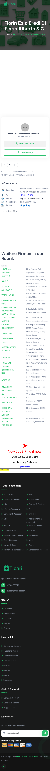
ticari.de (6, 670)
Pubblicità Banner (10, 651)
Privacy (6, 628)
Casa (30, 509)
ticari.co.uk (7, 680)
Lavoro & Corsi (9, 545)
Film (30, 494)
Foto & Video (33, 499)
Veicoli (6, 519)
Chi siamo (7, 609)
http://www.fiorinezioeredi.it (31, 198)
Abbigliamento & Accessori (34, 520)
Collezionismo (9, 530)
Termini (6, 623)
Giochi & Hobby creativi (13, 535)
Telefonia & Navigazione (13, 550)
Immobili (32, 514)
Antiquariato (8, 494)
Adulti (30, 545)
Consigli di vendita (11, 703)
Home (7, 34)
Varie (30, 540)
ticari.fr (6, 675)
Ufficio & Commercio (11, 509)
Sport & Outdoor (10, 540)
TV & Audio (33, 535)
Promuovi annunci (10, 656)
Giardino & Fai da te (36, 504)
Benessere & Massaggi (38, 550)
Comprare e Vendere (12, 646)
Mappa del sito (9, 707)
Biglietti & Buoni (35, 525)
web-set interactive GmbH (27, 757)
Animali (31, 530)
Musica (6, 525)
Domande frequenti (11, 698)
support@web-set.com (16, 591)
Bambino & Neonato (11, 499)
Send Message (26, 152)
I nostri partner (9, 661)
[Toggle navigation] (47, 4)
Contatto (7, 618)
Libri (5, 504)
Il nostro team (9, 614)
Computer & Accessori (12, 514)
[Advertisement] (25, 76)
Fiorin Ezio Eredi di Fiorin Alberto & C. (25, 134)
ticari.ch (6, 665)
